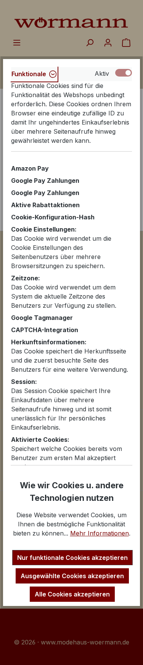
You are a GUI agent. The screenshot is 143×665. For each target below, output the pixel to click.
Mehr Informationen (99, 533)
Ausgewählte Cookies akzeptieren (72, 576)
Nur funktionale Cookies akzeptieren (72, 557)
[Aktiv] (123, 73)
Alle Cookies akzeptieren (72, 594)
